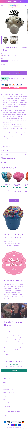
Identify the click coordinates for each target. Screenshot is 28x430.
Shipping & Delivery (8, 389)
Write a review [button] (14, 370)
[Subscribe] (23, 415)
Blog (4, 399)
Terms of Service (7, 402)
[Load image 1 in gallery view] (5, 40)
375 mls (21, 61)
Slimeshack (12, 427)
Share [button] (4, 162)
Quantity (3, 64)
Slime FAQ (5, 396)
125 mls (5, 61)
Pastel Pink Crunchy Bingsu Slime (17, 185)
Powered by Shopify (17, 427)
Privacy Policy (6, 406)
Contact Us (6, 386)
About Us (5, 382)
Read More (7, 354)
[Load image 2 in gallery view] (14, 40)
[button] (2, 5)
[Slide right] (17, 196)
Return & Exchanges (8, 392)
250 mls (13, 61)
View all (14, 200)
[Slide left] (10, 196)
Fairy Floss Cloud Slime (6, 184)
